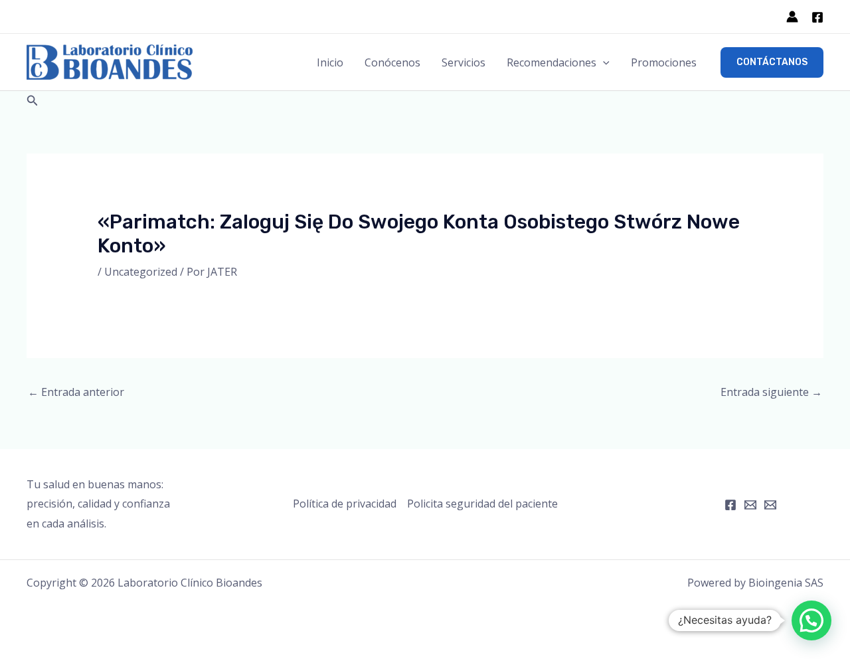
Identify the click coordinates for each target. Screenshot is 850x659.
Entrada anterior (76, 392)
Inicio (330, 62)
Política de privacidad (344, 503)
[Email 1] (750, 505)
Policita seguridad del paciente (482, 503)
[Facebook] (817, 17)
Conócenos (392, 62)
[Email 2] (770, 505)
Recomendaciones (551, 62)
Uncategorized (140, 271)
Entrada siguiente (771, 392)
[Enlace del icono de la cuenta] (792, 17)
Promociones (664, 62)
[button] (603, 62)
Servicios (463, 62)
